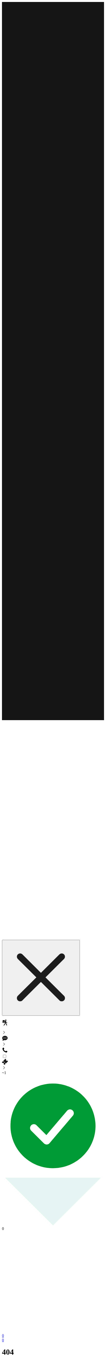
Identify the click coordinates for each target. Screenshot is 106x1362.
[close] (41, 978)
